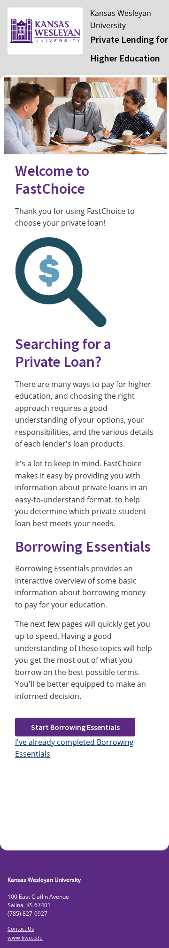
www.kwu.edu (25, 937)
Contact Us (21, 928)
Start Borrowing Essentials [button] (75, 727)
